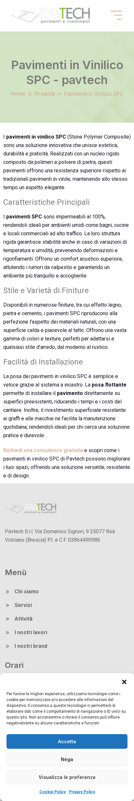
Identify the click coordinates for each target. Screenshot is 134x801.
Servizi (23, 605)
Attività (24, 619)
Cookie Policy (52, 792)
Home (18, 94)
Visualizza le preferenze (67, 777)
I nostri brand (31, 646)
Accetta (67, 742)
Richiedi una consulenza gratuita (43, 450)
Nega (67, 759)
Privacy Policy (82, 792)
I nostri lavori (31, 632)
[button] (124, 681)
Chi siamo (27, 591)
